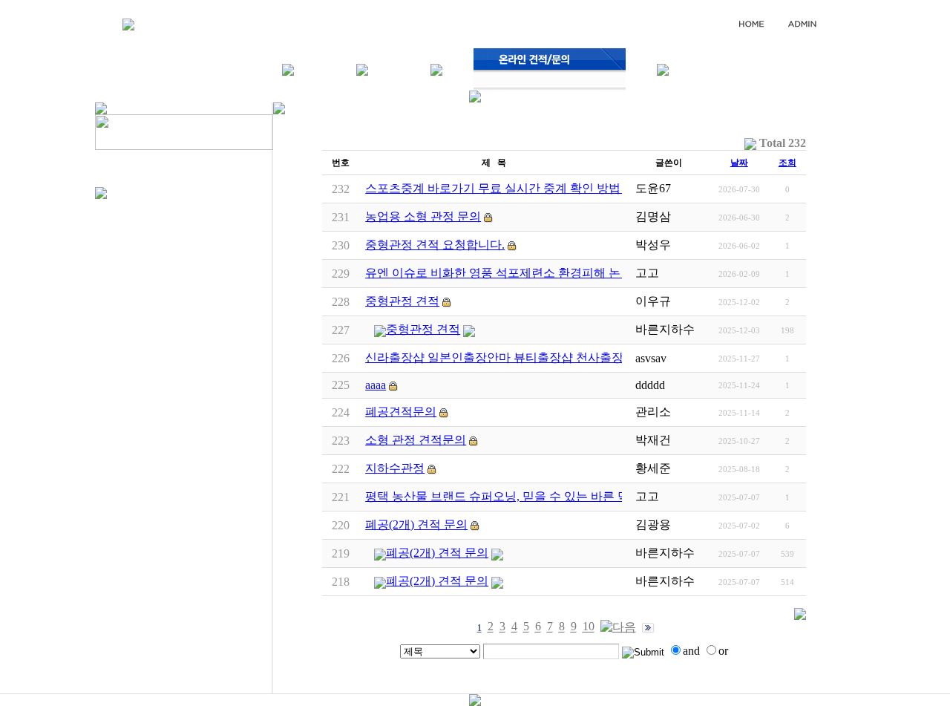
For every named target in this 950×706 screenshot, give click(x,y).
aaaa (375, 385)
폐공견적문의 (400, 411)
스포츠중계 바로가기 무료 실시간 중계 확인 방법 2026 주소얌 (525, 188)
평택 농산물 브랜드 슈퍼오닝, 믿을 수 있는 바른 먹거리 (509, 496)
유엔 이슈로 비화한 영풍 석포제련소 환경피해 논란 (498, 273)
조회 (787, 162)
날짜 (739, 162)
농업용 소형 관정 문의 (423, 216)
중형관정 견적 (402, 301)
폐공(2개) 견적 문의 (416, 524)
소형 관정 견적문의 (415, 440)
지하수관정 (395, 468)
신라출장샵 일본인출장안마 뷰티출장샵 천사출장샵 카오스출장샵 (537, 357)
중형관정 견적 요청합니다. (435, 244)
